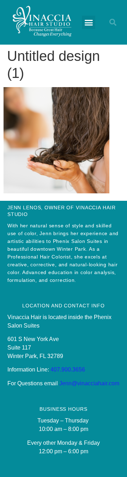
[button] (88, 22)
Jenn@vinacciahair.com (89, 383)
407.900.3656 (67, 370)
